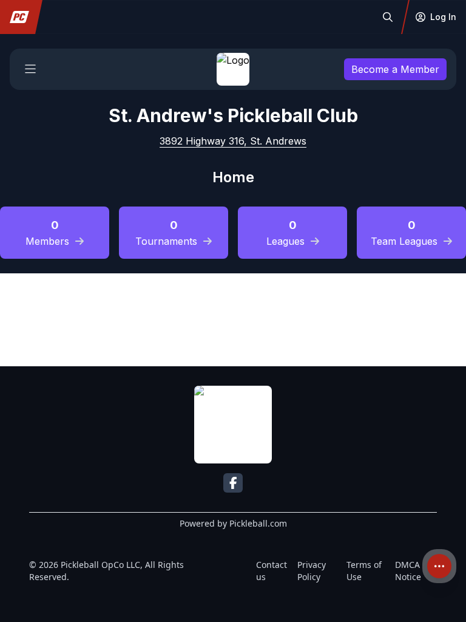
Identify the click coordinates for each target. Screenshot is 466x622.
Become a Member (395, 69)
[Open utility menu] (439, 566)
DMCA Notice (408, 571)
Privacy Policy (311, 571)
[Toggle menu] (30, 69)
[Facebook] (233, 483)
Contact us (271, 571)
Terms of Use (364, 571)
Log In (443, 17)
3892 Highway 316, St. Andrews (233, 141)
